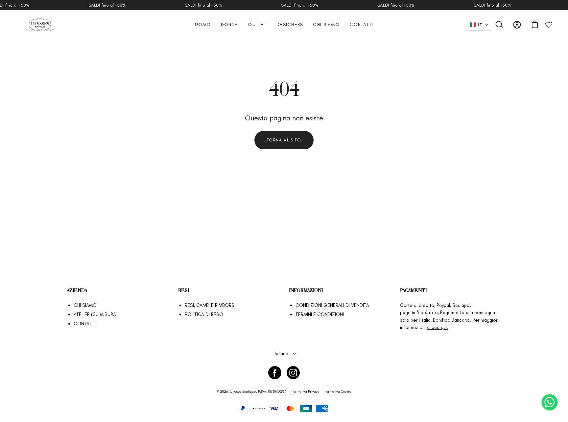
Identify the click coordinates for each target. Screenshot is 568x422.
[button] (479, 25)
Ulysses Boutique (243, 391)
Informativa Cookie (336, 391)
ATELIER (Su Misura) (96, 314)
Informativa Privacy (304, 391)
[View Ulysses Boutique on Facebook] (274, 372)
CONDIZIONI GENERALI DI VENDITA (332, 305)
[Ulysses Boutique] (39, 24)
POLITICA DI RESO (204, 314)
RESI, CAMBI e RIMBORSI (210, 305)
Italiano (280, 353)
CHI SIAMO (85, 305)
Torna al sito (284, 139)
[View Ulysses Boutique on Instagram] (293, 372)
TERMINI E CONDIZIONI (320, 314)
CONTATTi (84, 324)
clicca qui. (437, 327)
